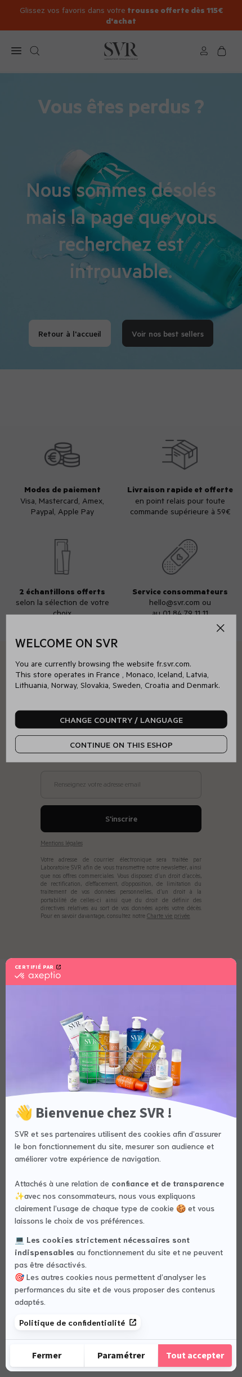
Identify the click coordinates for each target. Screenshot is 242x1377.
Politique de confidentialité (72, 1322)
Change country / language (121, 719)
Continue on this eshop (121, 744)
